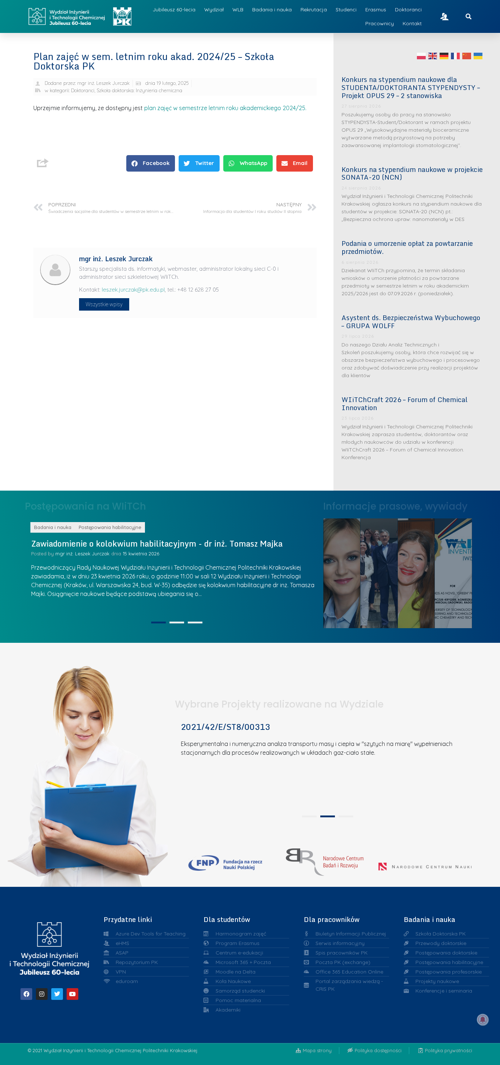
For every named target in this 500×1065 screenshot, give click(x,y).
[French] (455, 56)
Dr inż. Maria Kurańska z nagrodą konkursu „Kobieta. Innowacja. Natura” (345, 571)
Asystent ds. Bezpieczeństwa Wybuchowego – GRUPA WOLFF (411, 321)
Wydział (214, 9)
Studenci (346, 9)
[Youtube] (72, 994)
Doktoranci (408, 9)
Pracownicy (379, 23)
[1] (158, 622)
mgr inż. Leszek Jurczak (157, 563)
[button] (150, 163)
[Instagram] (42, 994)
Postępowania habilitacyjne (185, 527)
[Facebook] (26, 994)
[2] (177, 622)
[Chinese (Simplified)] (467, 56)
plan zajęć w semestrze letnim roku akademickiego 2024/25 (224, 108)
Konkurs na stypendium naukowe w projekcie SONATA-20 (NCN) (412, 173)
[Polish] (421, 56)
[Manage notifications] (483, 1019)
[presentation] (309, 816)
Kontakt (412, 23)
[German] (444, 56)
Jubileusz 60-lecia (174, 9)
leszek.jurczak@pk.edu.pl (133, 289)
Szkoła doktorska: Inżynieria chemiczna (139, 90)
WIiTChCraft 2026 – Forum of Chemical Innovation (404, 403)
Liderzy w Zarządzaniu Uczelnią (382, 571)
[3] (195, 622)
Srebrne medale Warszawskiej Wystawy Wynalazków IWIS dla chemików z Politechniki (457, 571)
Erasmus (375, 9)
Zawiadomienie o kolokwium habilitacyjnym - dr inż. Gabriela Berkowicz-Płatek (244, 548)
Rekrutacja (314, 9)
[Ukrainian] (478, 56)
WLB (237, 9)
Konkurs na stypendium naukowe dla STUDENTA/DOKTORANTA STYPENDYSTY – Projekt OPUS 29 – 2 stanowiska (411, 87)
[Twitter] (57, 994)
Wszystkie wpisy (104, 304)
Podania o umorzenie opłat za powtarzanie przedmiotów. (407, 247)
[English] (433, 56)
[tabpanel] (325, 765)
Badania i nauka (272, 9)
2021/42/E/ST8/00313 (225, 726)
